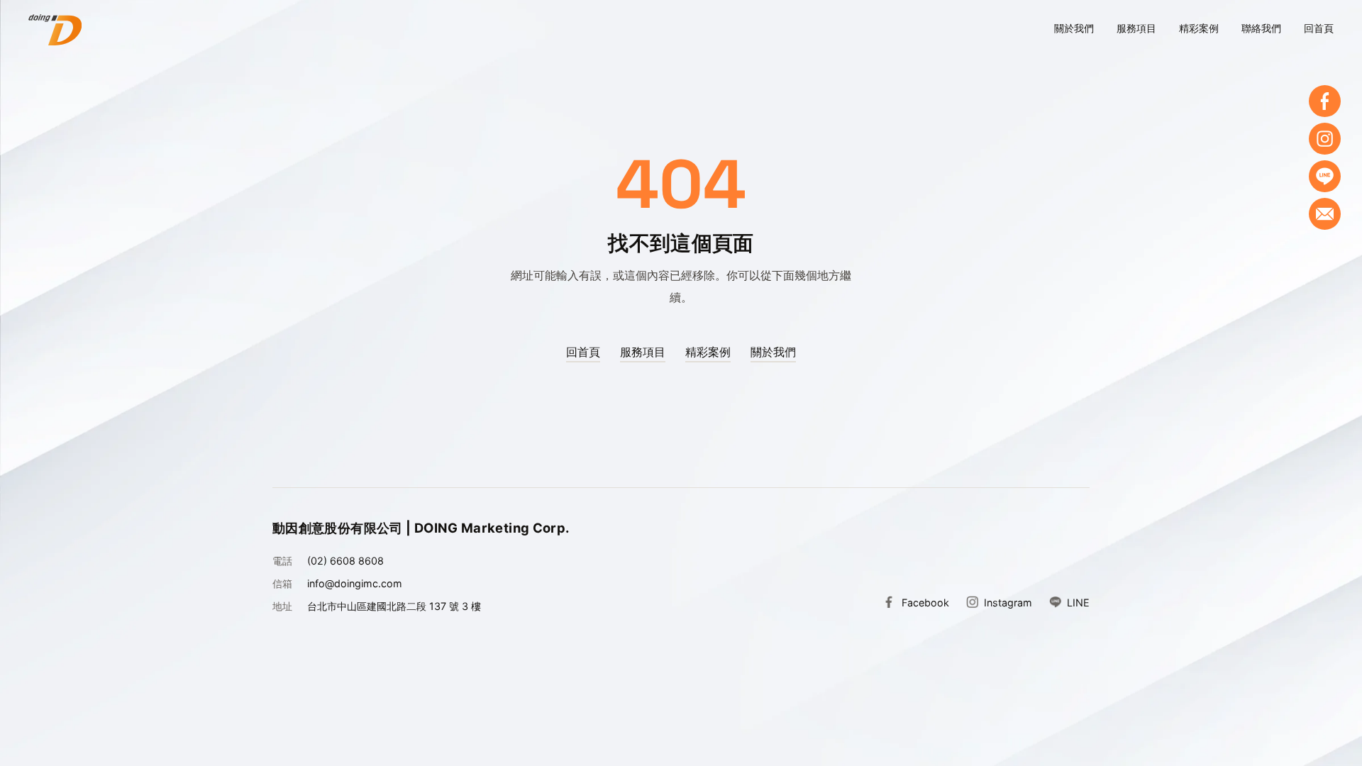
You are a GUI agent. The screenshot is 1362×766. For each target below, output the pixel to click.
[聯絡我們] (1325, 214)
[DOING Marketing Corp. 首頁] (55, 29)
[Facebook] (1325, 101)
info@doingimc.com (354, 583)
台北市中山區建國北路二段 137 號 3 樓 (394, 606)
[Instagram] (1325, 139)
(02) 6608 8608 (345, 561)
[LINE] (1325, 176)
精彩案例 (1199, 28)
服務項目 (1136, 28)
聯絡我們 (1261, 28)
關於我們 (1074, 28)
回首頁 (1319, 28)
